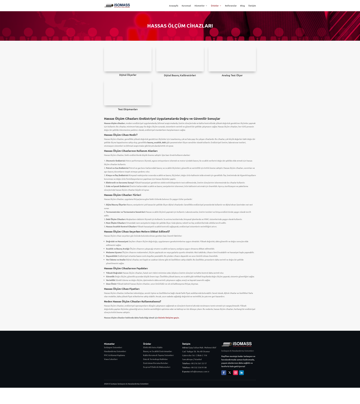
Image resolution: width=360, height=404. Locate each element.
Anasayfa (173, 6)
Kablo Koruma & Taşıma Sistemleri (158, 355)
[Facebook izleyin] (223, 372)
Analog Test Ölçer (232, 75)
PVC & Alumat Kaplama (114, 355)
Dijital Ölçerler (127, 74)
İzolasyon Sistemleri (113, 347)
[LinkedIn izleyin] (241, 372)
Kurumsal (186, 6)
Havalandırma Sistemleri (115, 351)
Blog (242, 6)
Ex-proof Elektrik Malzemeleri (156, 367)
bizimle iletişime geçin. (168, 317)
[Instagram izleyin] (235, 372)
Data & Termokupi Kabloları (155, 359)
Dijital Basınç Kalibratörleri (180, 75)
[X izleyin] (229, 372)
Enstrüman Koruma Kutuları (155, 363)
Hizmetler (199, 6)
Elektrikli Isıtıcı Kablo (152, 347)
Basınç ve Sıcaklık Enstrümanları (157, 351)
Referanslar (231, 6)
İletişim (252, 6)
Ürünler (215, 6)
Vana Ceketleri (111, 359)
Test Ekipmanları (128, 109)
